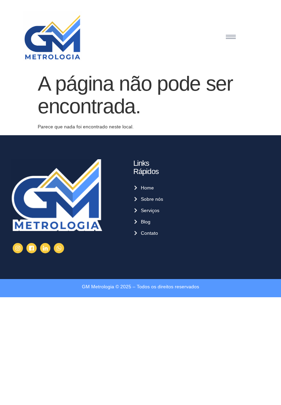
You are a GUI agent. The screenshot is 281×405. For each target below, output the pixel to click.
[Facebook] (18, 248)
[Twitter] (31, 248)
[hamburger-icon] (231, 37)
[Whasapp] (59, 248)
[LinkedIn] (45, 248)
